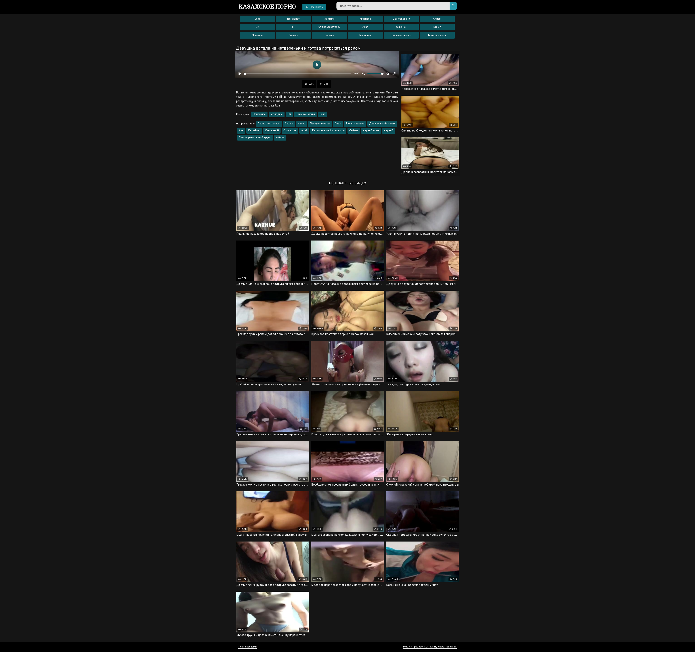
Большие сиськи (401, 35)
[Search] (453, 6)
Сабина (353, 130)
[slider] (297, 74)
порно (267, 6)
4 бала (280, 137)
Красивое (365, 18)
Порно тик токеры (269, 124)
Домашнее (293, 18)
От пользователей (329, 27)
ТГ (293, 27)
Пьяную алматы (320, 124)
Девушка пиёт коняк (382, 124)
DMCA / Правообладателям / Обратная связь (430, 646)
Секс (257, 18)
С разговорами (401, 18)
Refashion (254, 130)
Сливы (437, 18)
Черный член (371, 130)
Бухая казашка (355, 124)
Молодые (257, 35)
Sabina (289, 124)
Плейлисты (316, 7)
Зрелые (293, 35)
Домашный (272, 130)
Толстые (329, 35)
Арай (304, 130)
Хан (241, 130)
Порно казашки (247, 646)
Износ (301, 124)
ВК (257, 27)
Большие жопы (437, 35)
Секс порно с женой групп (255, 137)
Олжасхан (289, 130)
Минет (437, 27)
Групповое (365, 35)
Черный (388, 130)
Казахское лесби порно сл (328, 130)
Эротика (329, 18)
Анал (365, 27)
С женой (401, 27)
